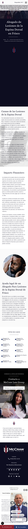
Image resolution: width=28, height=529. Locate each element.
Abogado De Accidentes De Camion (6, 345)
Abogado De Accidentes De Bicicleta (20, 339)
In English (22, 102)
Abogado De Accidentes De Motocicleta (20, 345)
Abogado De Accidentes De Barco (6, 339)
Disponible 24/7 (19, 2)
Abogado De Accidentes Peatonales (6, 350)
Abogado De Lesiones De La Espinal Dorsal (14, 41)
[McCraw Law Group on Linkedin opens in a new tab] (19, 476)
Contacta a (14, 378)
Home (4, 39)
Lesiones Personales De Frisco (16, 39)
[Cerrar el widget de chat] (26, 490)
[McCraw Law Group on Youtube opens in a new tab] (16, 476)
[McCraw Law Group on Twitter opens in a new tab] (14, 476)
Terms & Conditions (6, 493)
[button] (2, 523)
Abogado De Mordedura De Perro (6, 356)
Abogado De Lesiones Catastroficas (20, 350)
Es (7, 39)
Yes (16, 9)
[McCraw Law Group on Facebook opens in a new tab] (11, 476)
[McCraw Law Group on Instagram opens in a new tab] (9, 476)
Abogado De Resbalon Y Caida (7, 361)
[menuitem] (9, 476)
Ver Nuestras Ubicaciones (14, 465)
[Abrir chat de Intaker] (12, 522)
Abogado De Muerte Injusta (22, 355)
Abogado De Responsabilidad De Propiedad (21, 361)
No (18, 9)
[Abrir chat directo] (24, 490)
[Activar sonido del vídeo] (18, 504)
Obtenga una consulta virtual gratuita (14, 388)
